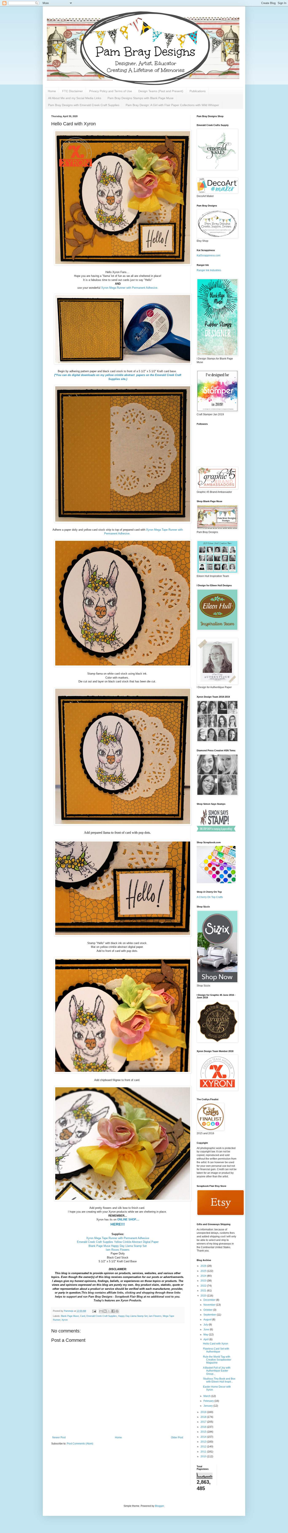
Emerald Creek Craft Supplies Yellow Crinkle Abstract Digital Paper (118, 1241)
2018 (204, 1416)
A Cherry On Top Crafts (210, 897)
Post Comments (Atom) (80, 1443)
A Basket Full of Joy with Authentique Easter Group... (216, 1370)
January (208, 1405)
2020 (204, 1295)
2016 (204, 1426)
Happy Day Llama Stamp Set (133, 1316)
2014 (204, 1436)
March (207, 1396)
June (206, 1329)
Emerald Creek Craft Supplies (101, 1316)
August (207, 1319)
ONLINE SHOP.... (128, 1219)
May (206, 1334)
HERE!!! (117, 1224)
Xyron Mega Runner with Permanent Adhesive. (130, 287)
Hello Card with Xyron (215, 1343)
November (209, 1304)
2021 (204, 1290)
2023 (204, 1280)
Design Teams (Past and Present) (160, 91)
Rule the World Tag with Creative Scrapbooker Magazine (217, 1359)
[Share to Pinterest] (117, 1311)
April (206, 1339)
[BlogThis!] (105, 1311)
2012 (204, 1446)
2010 (204, 1456)
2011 (204, 1451)
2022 (204, 1285)
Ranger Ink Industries (209, 270)
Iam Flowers (155, 1316)
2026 (204, 1265)
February (208, 1400)
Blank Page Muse (70, 1316)
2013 (204, 1441)
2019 (204, 1412)
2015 (204, 1431)
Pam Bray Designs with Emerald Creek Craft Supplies (83, 105)
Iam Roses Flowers (117, 1249)
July (206, 1324)
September (210, 1314)
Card (82, 1316)
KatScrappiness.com (208, 255)
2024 (204, 1275)
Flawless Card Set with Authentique (216, 1350)
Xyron (65, 1319)
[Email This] (101, 1311)
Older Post (177, 1437)
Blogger (159, 1505)
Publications (198, 91)
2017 (204, 1421)
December (209, 1299)
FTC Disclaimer (72, 91)
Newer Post (59, 1437)
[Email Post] (94, 1311)
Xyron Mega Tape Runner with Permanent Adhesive (117, 1238)
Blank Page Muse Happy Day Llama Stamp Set (118, 1245)
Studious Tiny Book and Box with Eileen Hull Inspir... (219, 1380)
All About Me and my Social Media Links (74, 98)
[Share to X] (109, 1311)
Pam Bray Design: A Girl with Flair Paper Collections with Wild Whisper (172, 105)
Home (52, 91)
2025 (204, 1270)
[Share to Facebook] (113, 1311)
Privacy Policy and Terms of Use (110, 91)
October (208, 1309)
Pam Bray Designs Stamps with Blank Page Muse (141, 98)
